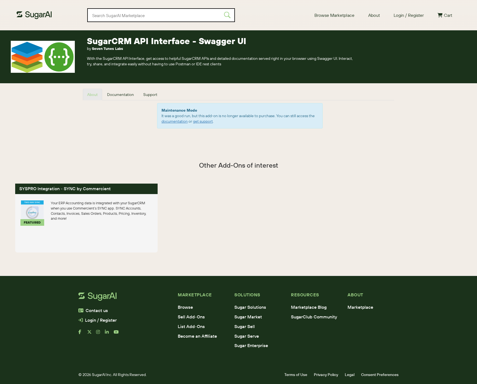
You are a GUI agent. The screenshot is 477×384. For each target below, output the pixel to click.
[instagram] (100, 334)
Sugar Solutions (250, 307)
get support (203, 121)
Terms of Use (295, 374)
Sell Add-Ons (191, 316)
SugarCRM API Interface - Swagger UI (166, 41)
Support (150, 94)
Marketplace (360, 307)
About (374, 15)
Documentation (120, 94)
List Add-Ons (191, 326)
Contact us (97, 310)
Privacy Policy (326, 374)
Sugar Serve (246, 336)
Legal (349, 374)
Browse (185, 307)
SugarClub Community (314, 316)
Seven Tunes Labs (107, 48)
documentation (174, 121)
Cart (448, 15)
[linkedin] (109, 334)
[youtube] (118, 334)
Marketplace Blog (309, 307)
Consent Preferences (380, 374)
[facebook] (82, 334)
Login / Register (409, 15)
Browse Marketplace (334, 15)
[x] (91, 334)
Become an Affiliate (197, 336)
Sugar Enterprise (251, 345)
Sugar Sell (244, 326)
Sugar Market (248, 316)
